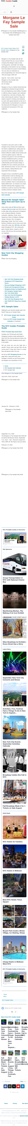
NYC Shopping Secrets (15, 354)
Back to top (15, 1092)
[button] (23, 47)
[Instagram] (10, 1086)
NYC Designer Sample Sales (13, 291)
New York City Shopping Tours (14, 299)
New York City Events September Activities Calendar (12, 744)
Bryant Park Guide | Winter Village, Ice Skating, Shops (14, 932)
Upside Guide (24, 1116)
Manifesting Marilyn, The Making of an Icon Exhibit (13, 612)
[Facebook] (5, 1086)
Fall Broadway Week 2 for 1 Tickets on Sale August (14, 807)
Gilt (15, 207)
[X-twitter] (14, 1086)
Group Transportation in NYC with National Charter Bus (13, 580)
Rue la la (10, 209)
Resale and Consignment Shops (14, 287)
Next (22, 1081)
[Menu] (14, 6)
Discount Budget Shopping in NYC (15, 285)
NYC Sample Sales (7, 1000)
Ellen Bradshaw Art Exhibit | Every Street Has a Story (14, 643)
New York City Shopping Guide (14, 279)
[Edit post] (15, 1012)
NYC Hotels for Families (13, 842)
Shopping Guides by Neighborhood (15, 289)
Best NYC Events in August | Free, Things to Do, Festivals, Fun (12, 1067)
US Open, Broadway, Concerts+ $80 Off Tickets (19, 1064)
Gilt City (17, 225)
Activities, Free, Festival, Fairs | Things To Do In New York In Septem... (14, 711)
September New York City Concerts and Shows (13, 679)
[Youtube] (18, 1086)
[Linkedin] (22, 1086)
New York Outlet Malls (11, 293)
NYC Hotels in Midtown (12, 871)
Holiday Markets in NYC (12, 297)
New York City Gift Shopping (13, 295)
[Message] (23, 50)
